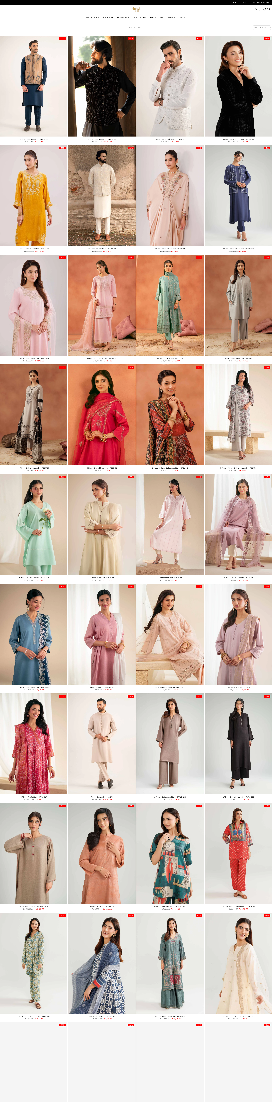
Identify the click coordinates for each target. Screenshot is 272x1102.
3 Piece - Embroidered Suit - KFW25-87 (34, 358)
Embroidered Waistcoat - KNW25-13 (170, 139)
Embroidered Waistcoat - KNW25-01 (102, 249)
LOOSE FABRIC (123, 17)
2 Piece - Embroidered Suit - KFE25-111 (238, 358)
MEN (162, 17)
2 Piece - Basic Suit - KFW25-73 (102, 907)
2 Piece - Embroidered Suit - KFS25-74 (238, 578)
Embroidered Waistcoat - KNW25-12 (34, 139)
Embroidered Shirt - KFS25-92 (170, 578)
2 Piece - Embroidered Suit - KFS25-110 (34, 578)
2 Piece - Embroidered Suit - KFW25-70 (170, 249)
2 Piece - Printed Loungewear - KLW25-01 (34, 1016)
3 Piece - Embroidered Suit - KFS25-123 (170, 687)
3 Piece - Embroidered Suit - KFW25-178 (238, 249)
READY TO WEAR (140, 17)
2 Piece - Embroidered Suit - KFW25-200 (170, 797)
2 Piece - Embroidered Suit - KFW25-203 (33, 907)
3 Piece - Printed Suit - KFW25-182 (102, 1016)
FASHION (182, 17)
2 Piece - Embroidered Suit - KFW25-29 (34, 249)
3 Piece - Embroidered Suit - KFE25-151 (170, 358)
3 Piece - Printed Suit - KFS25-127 (34, 797)
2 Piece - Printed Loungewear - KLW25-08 (238, 907)
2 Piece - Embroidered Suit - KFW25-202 (238, 797)
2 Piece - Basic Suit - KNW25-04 (102, 797)
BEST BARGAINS (92, 17)
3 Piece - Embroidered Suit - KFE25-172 (102, 468)
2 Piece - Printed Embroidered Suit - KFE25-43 (170, 468)
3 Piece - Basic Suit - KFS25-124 (238, 687)
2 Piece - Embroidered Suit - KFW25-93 (170, 1016)
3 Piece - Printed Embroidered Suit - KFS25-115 (238, 468)
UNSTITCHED (108, 17)
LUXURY (153, 17)
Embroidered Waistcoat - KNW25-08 (102, 139)
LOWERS (171, 17)
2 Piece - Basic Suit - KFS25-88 (102, 578)
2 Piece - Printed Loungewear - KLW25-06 (170, 907)
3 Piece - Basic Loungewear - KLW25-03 (238, 139)
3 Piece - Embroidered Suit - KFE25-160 (102, 358)
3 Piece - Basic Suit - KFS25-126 (102, 687)
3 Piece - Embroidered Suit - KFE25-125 (34, 468)
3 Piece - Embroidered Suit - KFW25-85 (238, 1016)
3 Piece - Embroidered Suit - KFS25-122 (34, 687)
